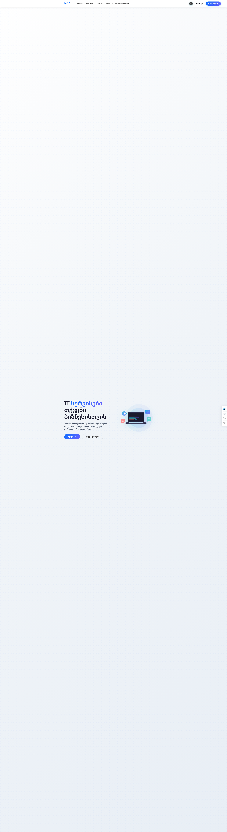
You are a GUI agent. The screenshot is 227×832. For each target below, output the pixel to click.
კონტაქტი (109, 3)
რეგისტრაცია (213, 4)
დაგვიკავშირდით (92, 437)
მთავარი (80, 3)
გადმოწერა (89, 3)
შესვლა (201, 4)
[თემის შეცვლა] (191, 3)
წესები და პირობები (122, 3)
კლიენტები (99, 3)
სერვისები (72, 437)
